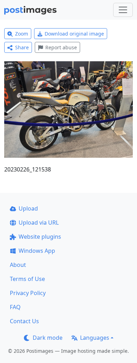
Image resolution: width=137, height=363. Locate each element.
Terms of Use (27, 279)
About (18, 265)
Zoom (21, 33)
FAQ (15, 307)
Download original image (74, 33)
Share (22, 47)
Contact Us (24, 321)
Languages (94, 338)
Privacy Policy (28, 293)
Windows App (37, 251)
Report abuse (61, 47)
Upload (28, 208)
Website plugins (40, 236)
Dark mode (48, 338)
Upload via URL (39, 222)
